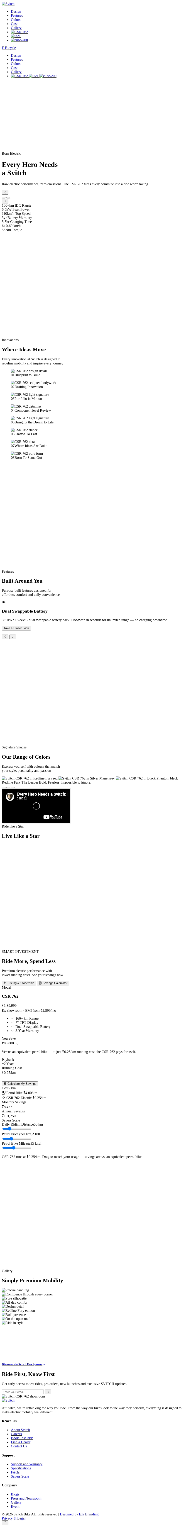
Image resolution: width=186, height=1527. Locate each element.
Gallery (16, 28)
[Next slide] (5, 201)
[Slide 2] (8, 197)
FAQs (15, 1472)
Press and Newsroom (26, 1498)
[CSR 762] (19, 32)
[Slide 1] (3, 197)
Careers (16, 1434)
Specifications (21, 1468)
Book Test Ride (22, 1438)
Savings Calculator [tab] (54, 983)
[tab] (3, 787)
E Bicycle (9, 48)
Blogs (15, 1494)
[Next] (12, 637)
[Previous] (5, 637)
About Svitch (20, 1430)
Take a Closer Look (16, 628)
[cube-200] (19, 40)
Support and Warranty (26, 1464)
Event (15, 1506)
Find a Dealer (20, 1442)
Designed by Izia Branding (79, 1514)
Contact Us (19, 1446)
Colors (15, 20)
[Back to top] (5, 1522)
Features (17, 15)
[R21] (16, 36)
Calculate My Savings (21, 1083)
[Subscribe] (48, 1392)
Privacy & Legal (13, 1518)
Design (16, 11)
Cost (14, 24)
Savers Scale (20, 1476)
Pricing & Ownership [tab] (20, 983)
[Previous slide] (5, 192)
